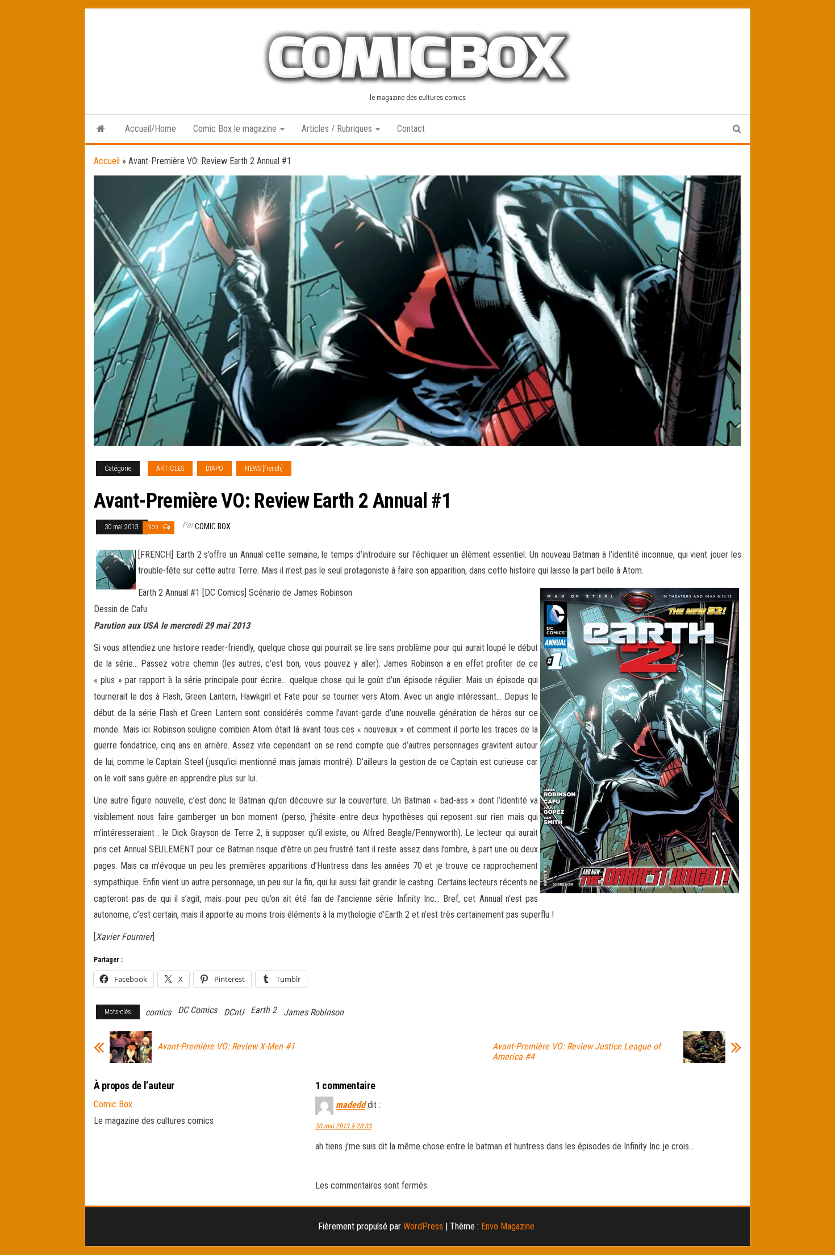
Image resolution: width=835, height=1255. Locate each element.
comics (158, 1012)
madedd (350, 1105)
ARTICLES (170, 468)
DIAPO (214, 468)
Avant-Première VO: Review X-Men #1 (226, 1046)
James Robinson (313, 1012)
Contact (411, 128)
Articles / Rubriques (338, 128)
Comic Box (213, 526)
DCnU (234, 1012)
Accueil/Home (150, 128)
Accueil (107, 161)
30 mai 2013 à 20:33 (343, 1126)
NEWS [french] (264, 468)
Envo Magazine (508, 1226)
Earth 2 (263, 1010)
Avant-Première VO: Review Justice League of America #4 (576, 1051)
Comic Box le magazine (236, 128)
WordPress (423, 1226)
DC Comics (197, 1010)
